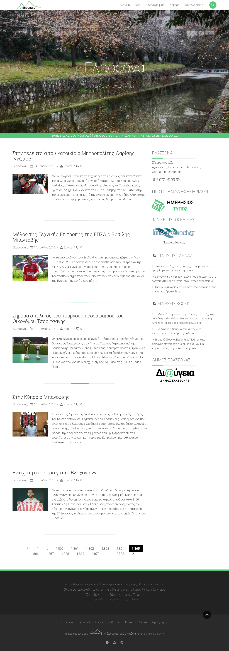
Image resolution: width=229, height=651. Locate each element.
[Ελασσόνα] (29, 5)
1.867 (50, 554)
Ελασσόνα (19, 166)
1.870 (95, 554)
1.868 (65, 554)
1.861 (75, 548)
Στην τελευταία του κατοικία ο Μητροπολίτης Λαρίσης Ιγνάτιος (74, 156)
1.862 (90, 548)
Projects (130, 622)
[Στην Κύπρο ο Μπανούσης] (30, 424)
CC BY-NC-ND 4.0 (155, 633)
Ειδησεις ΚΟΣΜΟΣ (175, 303)
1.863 (105, 548)
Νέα (137, 5)
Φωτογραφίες (194, 5)
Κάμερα (174, 5)
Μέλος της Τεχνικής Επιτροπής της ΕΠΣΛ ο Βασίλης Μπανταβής (71, 237)
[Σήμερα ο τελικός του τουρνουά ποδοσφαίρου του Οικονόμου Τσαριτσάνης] (30, 350)
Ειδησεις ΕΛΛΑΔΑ (175, 255)
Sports (68, 166)
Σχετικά (144, 622)
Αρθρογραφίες (155, 5)
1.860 (60, 548)
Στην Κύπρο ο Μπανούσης (41, 397)
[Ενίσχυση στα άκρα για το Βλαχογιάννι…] (30, 499)
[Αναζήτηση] (212, 4)
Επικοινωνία (84, 622)
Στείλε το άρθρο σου (108, 622)
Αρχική (125, 5)
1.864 (120, 548)
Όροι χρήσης (160, 622)
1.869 (80, 554)
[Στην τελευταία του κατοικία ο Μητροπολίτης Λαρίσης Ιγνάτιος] (30, 184)
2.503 (120, 554)
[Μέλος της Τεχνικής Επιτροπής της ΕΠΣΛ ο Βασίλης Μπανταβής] (30, 268)
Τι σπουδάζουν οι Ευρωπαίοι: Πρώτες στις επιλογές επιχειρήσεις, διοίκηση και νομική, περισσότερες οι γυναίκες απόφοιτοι (178, 344)
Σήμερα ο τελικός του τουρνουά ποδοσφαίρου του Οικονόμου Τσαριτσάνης (68, 318)
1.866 (35, 554)
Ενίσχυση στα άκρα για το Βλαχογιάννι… (57, 473)
